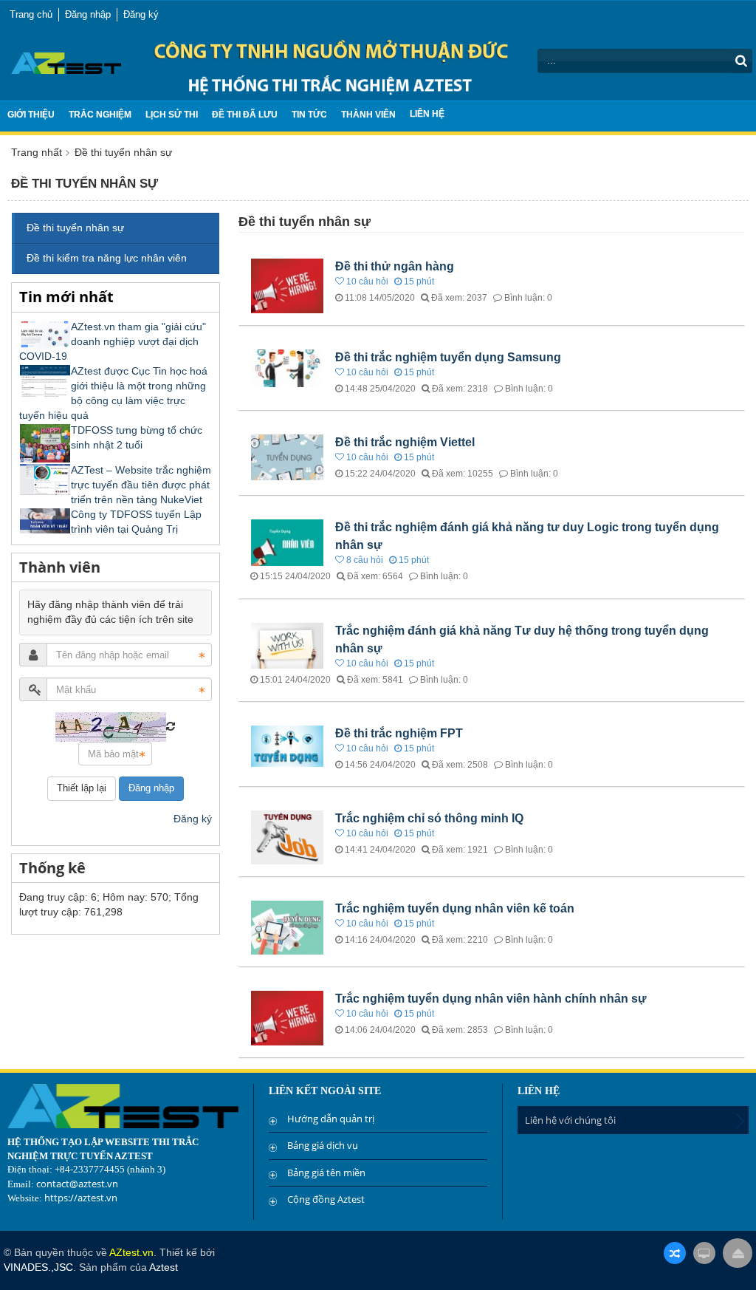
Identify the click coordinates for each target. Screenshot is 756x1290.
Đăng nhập (151, 788)
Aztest (163, 1267)
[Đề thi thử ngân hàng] (289, 285)
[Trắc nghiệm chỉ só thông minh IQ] (289, 836)
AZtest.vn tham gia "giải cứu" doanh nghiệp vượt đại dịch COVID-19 (112, 341)
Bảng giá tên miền (326, 1172)
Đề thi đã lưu (245, 114)
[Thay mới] (170, 726)
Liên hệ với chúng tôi (570, 1120)
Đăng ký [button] (141, 14)
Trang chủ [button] (31, 14)
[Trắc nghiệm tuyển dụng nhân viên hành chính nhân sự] (289, 1017)
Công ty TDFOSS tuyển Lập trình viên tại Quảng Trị (136, 521)
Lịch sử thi (171, 114)
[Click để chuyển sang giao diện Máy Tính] (704, 1253)
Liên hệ (427, 114)
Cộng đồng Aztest (326, 1199)
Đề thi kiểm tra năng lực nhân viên (107, 258)
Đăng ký (192, 819)
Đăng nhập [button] (88, 14)
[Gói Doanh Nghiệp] (66, 62)
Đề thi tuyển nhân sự (75, 227)
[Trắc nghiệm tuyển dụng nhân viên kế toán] (289, 926)
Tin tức (309, 114)
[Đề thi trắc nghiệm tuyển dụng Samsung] (289, 367)
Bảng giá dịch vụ (322, 1145)
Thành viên (368, 114)
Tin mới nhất (66, 297)
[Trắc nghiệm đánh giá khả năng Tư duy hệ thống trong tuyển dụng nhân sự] (289, 645)
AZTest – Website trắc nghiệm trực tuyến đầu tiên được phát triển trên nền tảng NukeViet (141, 484)
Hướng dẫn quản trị (330, 1118)
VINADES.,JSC (38, 1267)
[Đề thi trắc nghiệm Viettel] (289, 457)
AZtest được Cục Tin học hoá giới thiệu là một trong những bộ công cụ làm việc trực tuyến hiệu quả (113, 393)
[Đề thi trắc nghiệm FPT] (289, 745)
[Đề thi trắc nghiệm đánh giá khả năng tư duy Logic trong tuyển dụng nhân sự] (289, 541)
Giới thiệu (31, 114)
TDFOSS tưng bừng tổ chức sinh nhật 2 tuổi (136, 437)
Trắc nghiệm (100, 114)
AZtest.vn (131, 1252)
